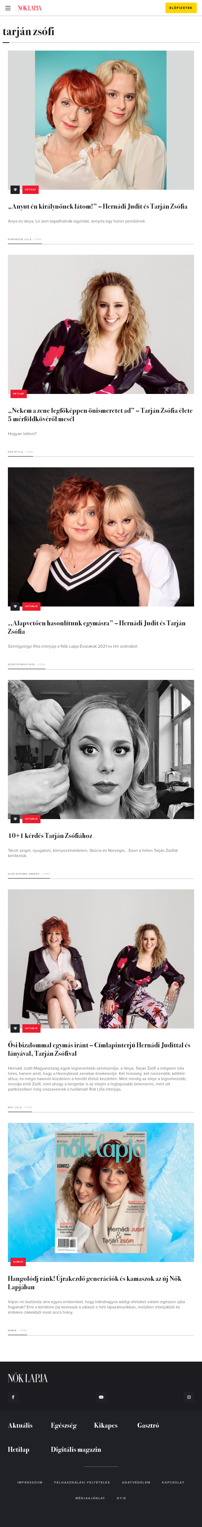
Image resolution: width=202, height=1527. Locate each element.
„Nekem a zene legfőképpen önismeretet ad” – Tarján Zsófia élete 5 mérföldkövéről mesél (100, 414)
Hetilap (30, 189)
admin (12, 1330)
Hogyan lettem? (22, 433)
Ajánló (18, 1262)
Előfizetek (181, 8)
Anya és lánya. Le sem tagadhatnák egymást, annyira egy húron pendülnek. (77, 221)
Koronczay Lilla (19, 239)
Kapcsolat (173, 1482)
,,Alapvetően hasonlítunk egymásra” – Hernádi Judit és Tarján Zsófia (97, 627)
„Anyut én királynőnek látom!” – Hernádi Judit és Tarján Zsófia (98, 206)
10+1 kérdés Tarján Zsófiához (50, 835)
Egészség (64, 1425)
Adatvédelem (136, 1482)
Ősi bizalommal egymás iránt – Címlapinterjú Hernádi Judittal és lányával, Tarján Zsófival (99, 1049)
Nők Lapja (30, 7)
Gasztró (148, 1425)
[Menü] (8, 8)
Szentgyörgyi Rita (21, 664)
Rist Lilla (15, 1107)
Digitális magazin (76, 1449)
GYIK (121, 1498)
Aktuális (31, 606)
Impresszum (30, 1482)
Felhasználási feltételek (82, 1482)
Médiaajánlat (90, 1498)
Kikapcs (106, 1425)
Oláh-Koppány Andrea (23, 874)
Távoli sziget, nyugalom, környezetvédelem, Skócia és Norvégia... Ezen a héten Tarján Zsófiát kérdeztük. (93, 853)
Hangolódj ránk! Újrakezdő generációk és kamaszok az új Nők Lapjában (94, 1282)
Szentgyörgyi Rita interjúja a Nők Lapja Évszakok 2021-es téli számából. (73, 646)
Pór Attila (15, 452)
